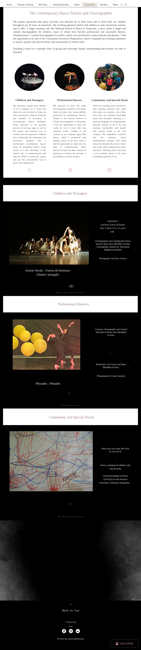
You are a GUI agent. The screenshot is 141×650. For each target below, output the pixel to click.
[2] (59, 292)
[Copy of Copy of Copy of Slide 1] (66, 516)
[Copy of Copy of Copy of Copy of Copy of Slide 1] (70, 516)
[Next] (135, 249)
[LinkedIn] (78, 631)
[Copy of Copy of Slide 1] (63, 516)
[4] (64, 292)
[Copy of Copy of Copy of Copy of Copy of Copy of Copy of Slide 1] (75, 516)
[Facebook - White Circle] (64, 631)
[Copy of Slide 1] (61, 516)
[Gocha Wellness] (125, 4)
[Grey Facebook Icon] (121, 4)
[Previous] (5, 249)
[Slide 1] (56, 292)
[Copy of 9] (78, 292)
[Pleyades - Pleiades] (62, 405)
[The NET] (64, 405)
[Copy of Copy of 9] (80, 292)
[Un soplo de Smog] (71, 405)
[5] (66, 292)
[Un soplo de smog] (74, 405)
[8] (73, 292)
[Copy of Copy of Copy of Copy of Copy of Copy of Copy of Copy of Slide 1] (77, 516)
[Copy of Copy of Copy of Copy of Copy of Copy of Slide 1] (73, 516)
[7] (71, 292)
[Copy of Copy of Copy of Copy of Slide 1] (68, 516)
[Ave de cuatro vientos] (67, 405)
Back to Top (70, 610)
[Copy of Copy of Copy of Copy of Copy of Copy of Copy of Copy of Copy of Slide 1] (82, 516)
